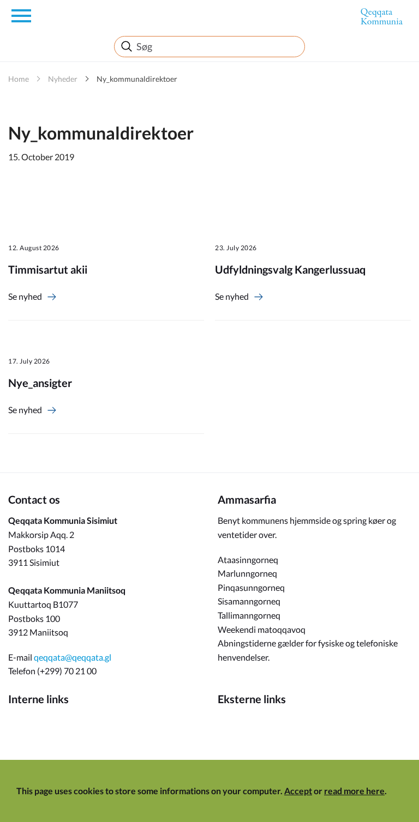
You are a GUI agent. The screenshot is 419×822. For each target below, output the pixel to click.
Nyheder (62, 78)
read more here (354, 790)
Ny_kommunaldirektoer (137, 78)
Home (18, 78)
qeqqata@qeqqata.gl (72, 657)
